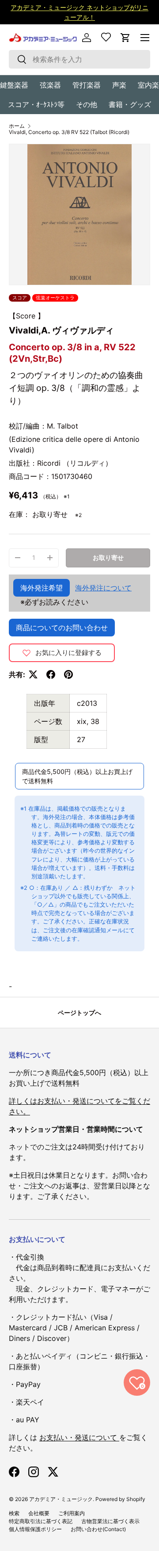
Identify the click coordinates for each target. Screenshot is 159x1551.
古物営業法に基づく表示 (110, 1521)
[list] (79, 214)
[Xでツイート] (33, 674)
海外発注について (103, 587)
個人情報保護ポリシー (35, 1529)
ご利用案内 (71, 1513)
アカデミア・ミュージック (61, 1499)
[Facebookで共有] (51, 674)
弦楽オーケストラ (55, 298)
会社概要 (38, 1513)
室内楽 (148, 84)
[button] (125, 37)
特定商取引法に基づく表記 (40, 1521)
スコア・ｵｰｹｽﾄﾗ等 (36, 104)
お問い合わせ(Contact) (98, 1529)
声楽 (119, 84)
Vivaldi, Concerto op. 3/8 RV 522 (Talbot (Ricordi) (69, 132)
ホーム (17, 126)
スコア (19, 298)
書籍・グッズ (130, 104)
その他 (86, 104)
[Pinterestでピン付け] (68, 674)
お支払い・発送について (79, 1437)
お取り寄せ (108, 557)
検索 (14, 1513)
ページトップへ (79, 1012)
